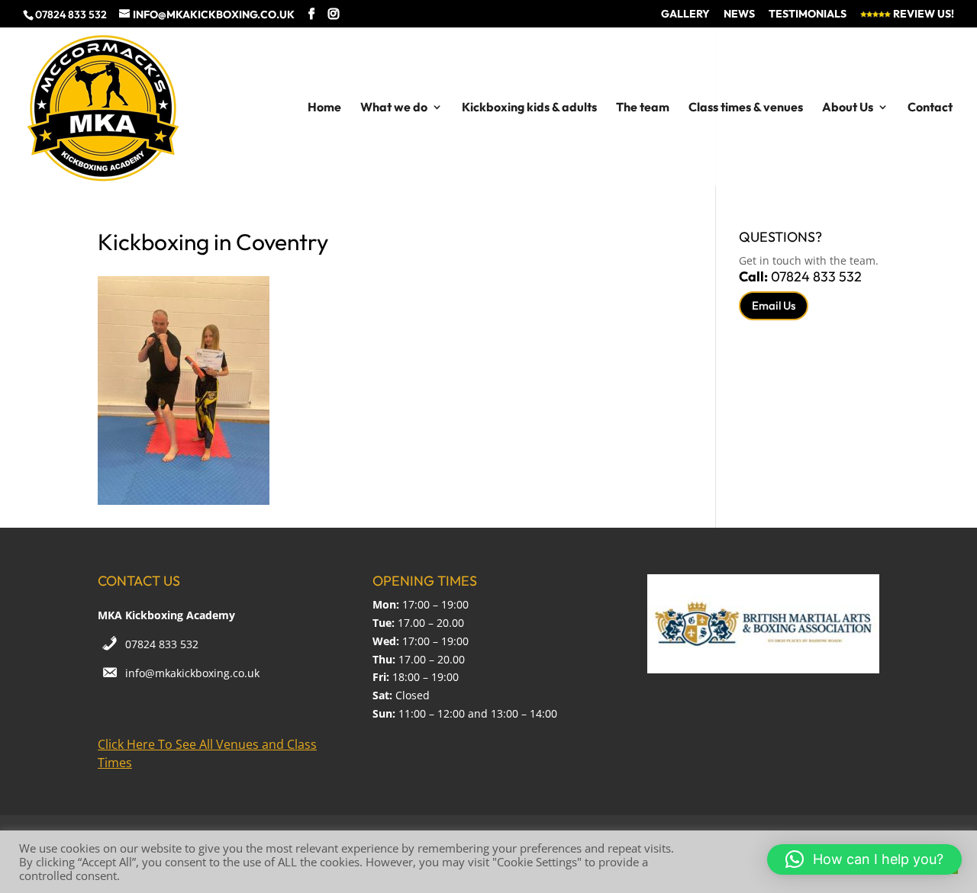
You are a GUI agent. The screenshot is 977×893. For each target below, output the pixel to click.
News (739, 14)
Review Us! (922, 14)
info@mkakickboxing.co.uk (192, 673)
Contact (930, 107)
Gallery (685, 14)
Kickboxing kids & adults (529, 107)
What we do (393, 107)
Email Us (773, 305)
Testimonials (807, 14)
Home (324, 107)
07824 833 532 (161, 644)
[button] (864, 859)
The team (642, 107)
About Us (847, 107)
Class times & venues (745, 107)
